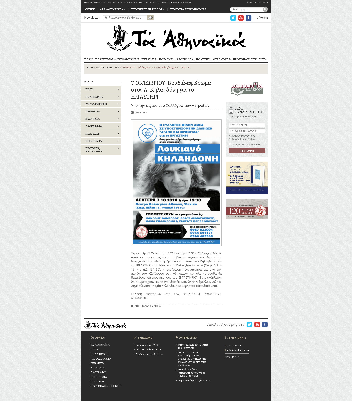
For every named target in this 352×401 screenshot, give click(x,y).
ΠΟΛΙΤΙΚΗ (203, 59)
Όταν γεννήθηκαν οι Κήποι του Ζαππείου (193, 346)
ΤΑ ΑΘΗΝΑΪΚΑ (176, 38)
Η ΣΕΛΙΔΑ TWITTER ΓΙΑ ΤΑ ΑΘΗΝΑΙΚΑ (233, 18)
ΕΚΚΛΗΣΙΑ (148, 59)
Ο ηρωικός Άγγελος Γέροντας (194, 380)
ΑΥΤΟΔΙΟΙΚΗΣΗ (128, 59)
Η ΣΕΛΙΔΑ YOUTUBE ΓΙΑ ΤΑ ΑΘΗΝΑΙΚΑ (241, 18)
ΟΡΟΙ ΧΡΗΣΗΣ (232, 357)
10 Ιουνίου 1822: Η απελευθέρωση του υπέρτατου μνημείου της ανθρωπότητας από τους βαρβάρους (192, 359)
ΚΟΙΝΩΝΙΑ (166, 59)
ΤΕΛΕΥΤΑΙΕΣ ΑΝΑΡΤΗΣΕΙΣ (107, 67)
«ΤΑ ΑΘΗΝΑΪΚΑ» (111, 9)
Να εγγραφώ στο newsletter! (245, 144)
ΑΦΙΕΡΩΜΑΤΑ (188, 337)
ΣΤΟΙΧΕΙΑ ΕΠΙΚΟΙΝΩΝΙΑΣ (188, 9)
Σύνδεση (262, 17)
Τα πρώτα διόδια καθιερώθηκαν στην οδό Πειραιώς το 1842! (192, 372)
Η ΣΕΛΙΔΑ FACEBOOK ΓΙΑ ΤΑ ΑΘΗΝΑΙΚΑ (249, 18)
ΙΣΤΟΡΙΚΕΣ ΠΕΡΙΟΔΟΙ (146, 9)
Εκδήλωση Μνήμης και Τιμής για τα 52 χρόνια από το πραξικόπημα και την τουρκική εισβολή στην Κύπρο (137, 2)
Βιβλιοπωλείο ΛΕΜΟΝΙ (148, 349)
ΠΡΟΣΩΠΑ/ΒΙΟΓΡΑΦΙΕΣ (249, 59)
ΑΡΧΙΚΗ (89, 9)
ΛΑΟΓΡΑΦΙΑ (184, 59)
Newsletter (92, 17)
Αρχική (90, 67)
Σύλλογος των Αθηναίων (149, 354)
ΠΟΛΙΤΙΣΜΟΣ (104, 59)
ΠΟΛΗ (88, 59)
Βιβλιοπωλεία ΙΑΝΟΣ (147, 345)
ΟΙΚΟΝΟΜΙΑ (221, 59)
